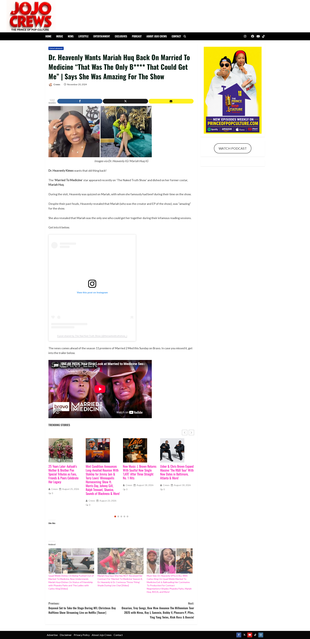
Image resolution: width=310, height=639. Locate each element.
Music (59, 36)
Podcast (137, 36)
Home (48, 36)
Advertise (52, 634)
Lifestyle (83, 36)
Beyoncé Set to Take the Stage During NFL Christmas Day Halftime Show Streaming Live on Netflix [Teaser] (82, 608)
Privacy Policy (82, 634)
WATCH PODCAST (233, 148)
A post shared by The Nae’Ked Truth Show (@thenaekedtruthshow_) (92, 336)
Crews (56, 84)
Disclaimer (66, 634)
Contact (176, 36)
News (70, 36)
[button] (191, 432)
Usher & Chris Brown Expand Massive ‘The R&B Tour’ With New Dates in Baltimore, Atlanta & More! (139, 472)
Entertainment (101, 36)
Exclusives (121, 36)
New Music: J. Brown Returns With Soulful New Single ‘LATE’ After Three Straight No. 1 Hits (102, 472)
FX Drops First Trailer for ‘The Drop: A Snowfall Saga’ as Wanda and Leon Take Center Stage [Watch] (176, 472)
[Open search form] (185, 36)
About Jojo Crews (156, 36)
